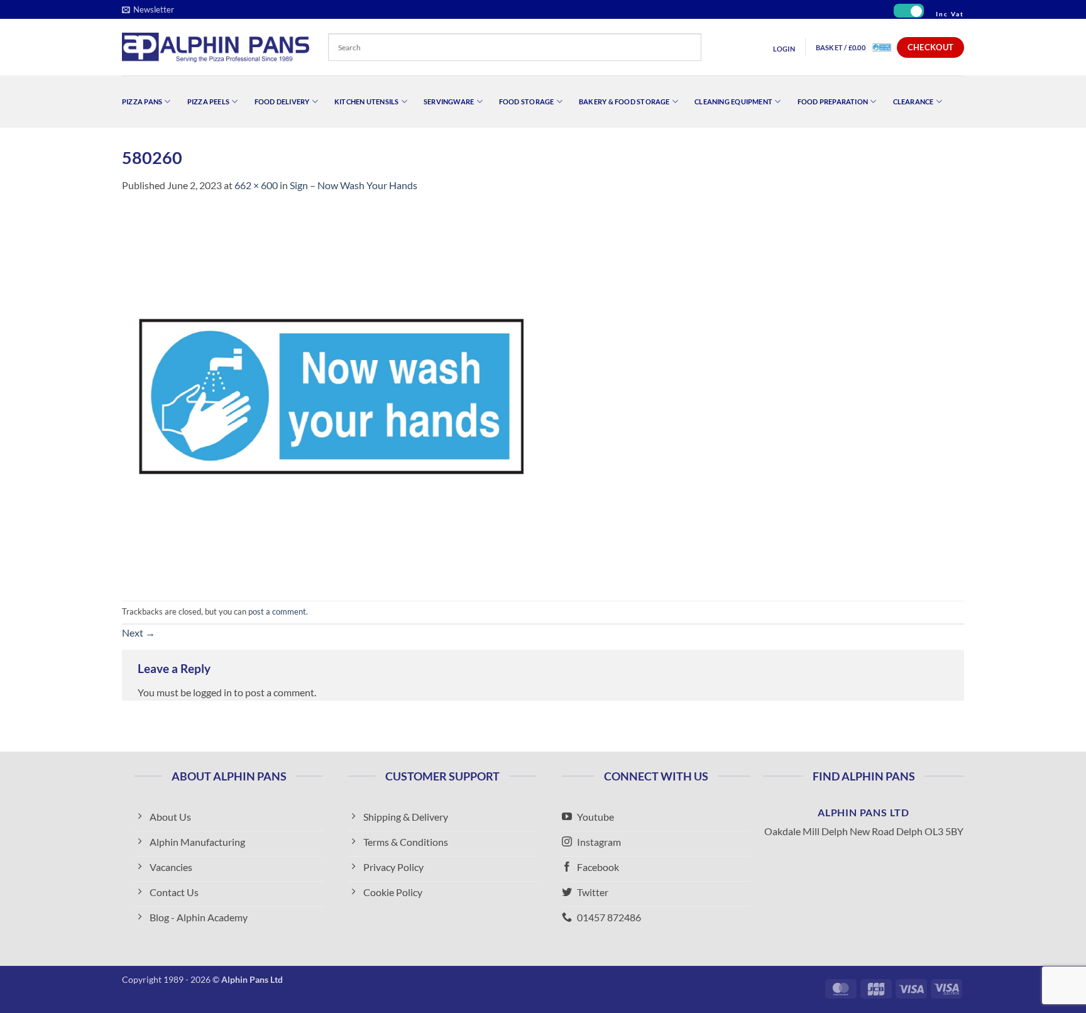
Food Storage (526, 101)
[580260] (330, 396)
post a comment (277, 611)
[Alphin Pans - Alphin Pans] (215, 47)
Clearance (913, 101)
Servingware (449, 101)
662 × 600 (256, 185)
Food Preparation (833, 101)
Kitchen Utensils (366, 101)
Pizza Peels (208, 101)
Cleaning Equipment (733, 101)
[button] (148, 9)
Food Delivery (282, 101)
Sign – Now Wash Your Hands (353, 185)
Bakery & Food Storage (624, 101)
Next (138, 632)
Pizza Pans (142, 101)
